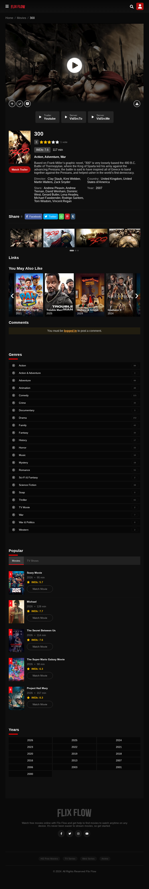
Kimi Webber (71, 178)
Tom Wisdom (42, 201)
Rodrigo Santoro (72, 197)
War (63, 156)
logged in (70, 330)
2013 (74, 760)
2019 (74, 753)
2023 (30, 747)
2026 (30, 740)
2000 (30, 773)
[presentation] (12, 294)
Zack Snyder (62, 182)
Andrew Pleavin (54, 188)
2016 (30, 760)
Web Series (88, 858)
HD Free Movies (49, 858)
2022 (74, 747)
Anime (105, 858)
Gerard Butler (50, 194)
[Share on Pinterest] (67, 216)
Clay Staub (55, 178)
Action (38, 156)
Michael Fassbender (47, 197)
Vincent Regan (62, 201)
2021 (119, 747)
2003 (74, 767)
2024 (119, 740)
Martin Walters (43, 182)
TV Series (70, 858)
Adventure (52, 156)
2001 (119, 767)
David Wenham (55, 191)
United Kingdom (111, 178)
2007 (99, 188)
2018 (119, 753)
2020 (30, 753)
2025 (74, 740)
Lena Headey (69, 194)
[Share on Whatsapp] (61, 216)
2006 (30, 767)
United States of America (109, 180)
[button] (72, 250)
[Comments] (27, 103)
